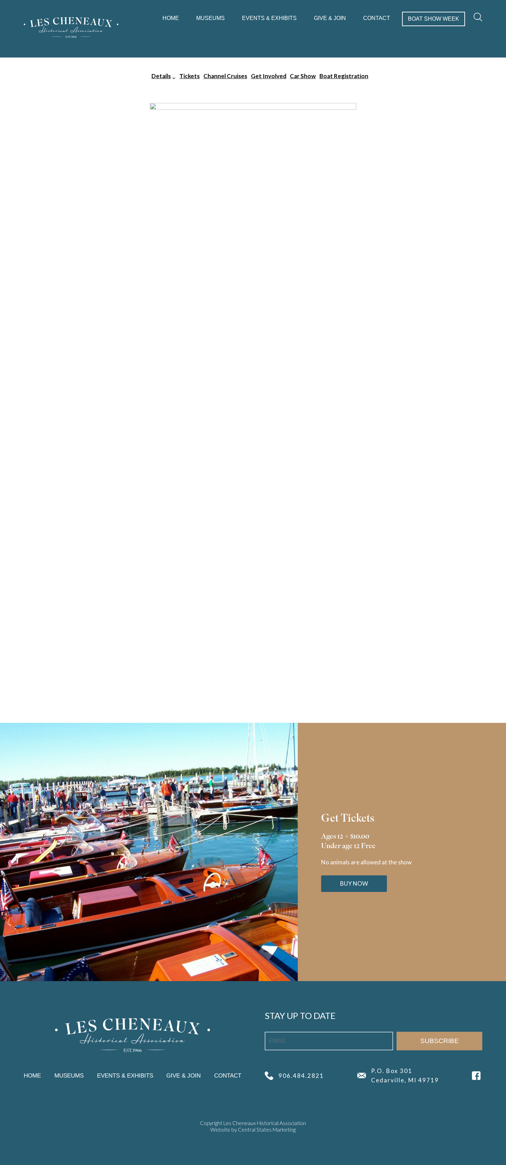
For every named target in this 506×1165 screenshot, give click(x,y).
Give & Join (330, 18)
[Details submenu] (174, 77)
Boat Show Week (433, 18)
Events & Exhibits (269, 18)
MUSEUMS (210, 18)
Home (170, 18)
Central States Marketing (267, 1129)
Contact (376, 18)
